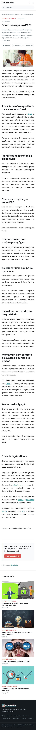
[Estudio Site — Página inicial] (15, 705)
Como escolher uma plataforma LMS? (16, 661)
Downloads (17, 716)
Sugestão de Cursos (12, 14)
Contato (30, 718)
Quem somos (6, 718)
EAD (30, 114)
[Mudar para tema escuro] (29, 2)
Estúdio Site (7, 3)
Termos (23, 718)
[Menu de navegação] (33, 2)
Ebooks (9, 716)
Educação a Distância (9, 630)
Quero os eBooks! (13, 556)
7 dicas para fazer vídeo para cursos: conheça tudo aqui (15, 604)
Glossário (25, 716)
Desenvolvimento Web (9, 686)
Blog (3, 14)
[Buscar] (4, 7)
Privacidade (15, 718)
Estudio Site (15, 565)
